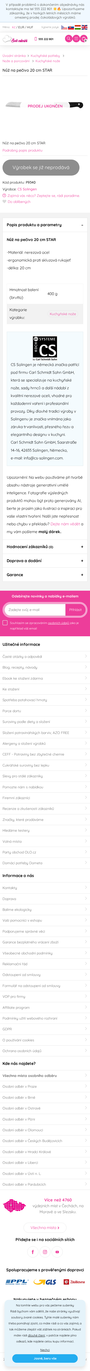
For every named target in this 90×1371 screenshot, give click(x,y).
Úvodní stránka (14, 56)
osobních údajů (58, 623)
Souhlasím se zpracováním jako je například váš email (44, 625)
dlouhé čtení (36, 1335)
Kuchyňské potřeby (45, 56)
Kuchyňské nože (48, 61)
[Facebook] (32, 1252)
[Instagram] (45, 1252)
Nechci (45, 1350)
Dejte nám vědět (65, 523)
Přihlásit (75, 609)
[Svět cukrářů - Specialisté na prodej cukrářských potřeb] (15, 38)
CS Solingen (27, 189)
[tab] (45, 225)
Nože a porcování (16, 61)
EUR (21, 27)
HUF (30, 27)
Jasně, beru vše (45, 1358)
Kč (14, 27)
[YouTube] (57, 1252)
